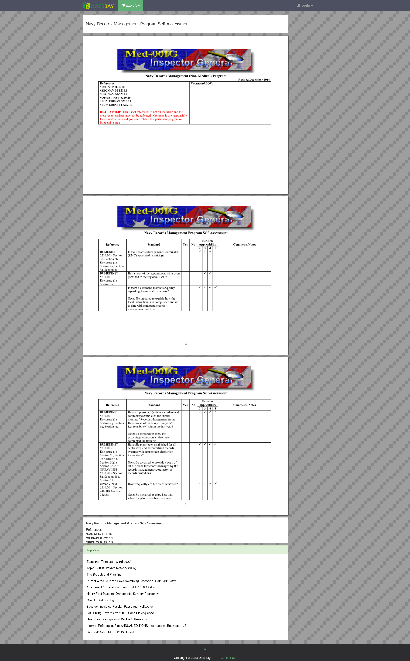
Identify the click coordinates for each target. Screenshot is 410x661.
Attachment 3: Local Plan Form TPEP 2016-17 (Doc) (122, 587)
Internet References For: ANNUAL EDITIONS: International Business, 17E (136, 625)
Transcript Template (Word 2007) (109, 561)
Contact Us (228, 657)
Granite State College (101, 600)
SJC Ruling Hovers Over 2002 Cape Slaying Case (120, 613)
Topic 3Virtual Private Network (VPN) (111, 568)
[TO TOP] (205, 649)
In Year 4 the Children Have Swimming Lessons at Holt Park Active (132, 581)
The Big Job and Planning (104, 574)
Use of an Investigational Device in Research (117, 619)
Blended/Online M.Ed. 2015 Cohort (110, 632)
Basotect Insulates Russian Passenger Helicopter (120, 606)
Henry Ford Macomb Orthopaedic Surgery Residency (123, 593)
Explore (131, 5)
